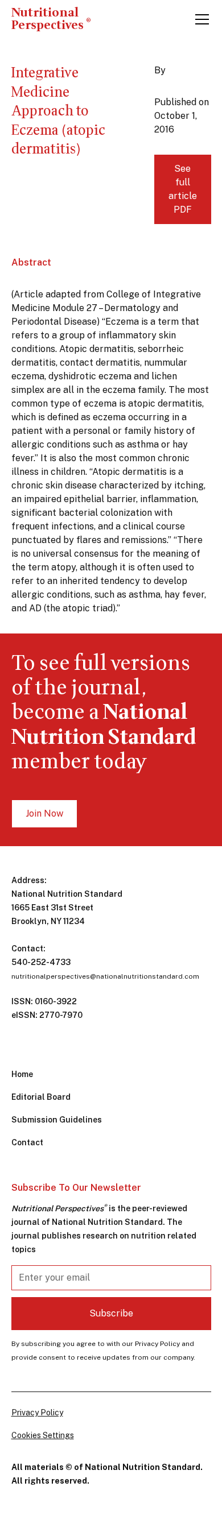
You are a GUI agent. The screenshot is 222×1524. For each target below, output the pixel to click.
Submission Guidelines (56, 1119)
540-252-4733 (41, 962)
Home (22, 1074)
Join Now (44, 813)
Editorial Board (41, 1096)
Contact (27, 1142)
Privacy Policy (37, 1412)
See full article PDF (182, 189)
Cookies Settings (42, 1435)
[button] (199, 19)
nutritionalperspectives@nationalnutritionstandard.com (105, 976)
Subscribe (111, 1313)
